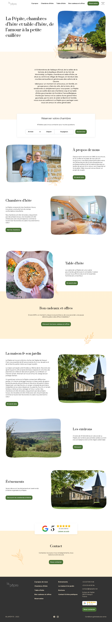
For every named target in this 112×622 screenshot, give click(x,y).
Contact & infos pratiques (68, 594)
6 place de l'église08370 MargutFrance (88, 594)
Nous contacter (56, 562)
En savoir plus (79, 177)
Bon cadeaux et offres (76, 3)
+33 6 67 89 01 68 (88, 582)
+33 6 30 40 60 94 (88, 585)
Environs (61, 590)
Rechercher (81, 132)
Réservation (93, 3)
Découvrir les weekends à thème (19, 497)
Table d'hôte (61, 3)
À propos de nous (41, 582)
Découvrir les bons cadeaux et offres (56, 324)
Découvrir (77, 447)
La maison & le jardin (66, 586)
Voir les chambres (13, 230)
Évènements (63, 582)
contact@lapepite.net (90, 589)
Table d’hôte (39, 590)
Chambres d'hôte (47, 3)
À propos (34, 3)
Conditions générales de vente (95, 617)
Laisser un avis (63, 531)
